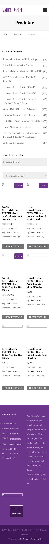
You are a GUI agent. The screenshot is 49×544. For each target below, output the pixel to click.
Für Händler (6, 435)
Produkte (17, 34)
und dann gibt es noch (13, 142)
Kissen (5, 428)
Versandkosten (12, 232)
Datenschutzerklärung (6, 444)
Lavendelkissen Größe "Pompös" (20, 93)
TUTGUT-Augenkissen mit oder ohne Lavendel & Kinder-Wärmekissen (21, 135)
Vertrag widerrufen (16, 511)
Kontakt (14, 433)
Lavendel (14, 428)
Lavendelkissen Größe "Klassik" (20, 87)
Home (4, 34)
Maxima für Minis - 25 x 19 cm (20, 115)
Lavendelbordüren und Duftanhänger (20, 59)
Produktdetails (13, 246)
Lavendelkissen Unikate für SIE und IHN (22, 71)
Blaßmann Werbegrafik (30, 539)
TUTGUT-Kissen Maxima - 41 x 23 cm (23, 121)
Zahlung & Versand (6, 453)
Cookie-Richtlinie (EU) (14, 453)
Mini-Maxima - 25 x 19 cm (18, 127)
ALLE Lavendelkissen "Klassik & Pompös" (19, 79)
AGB (12, 444)
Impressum (14, 438)
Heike (13, 423)
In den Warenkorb (13, 194)
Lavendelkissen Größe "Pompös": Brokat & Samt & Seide (20, 101)
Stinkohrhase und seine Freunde (18, 65)
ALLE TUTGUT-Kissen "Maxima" (19, 109)
